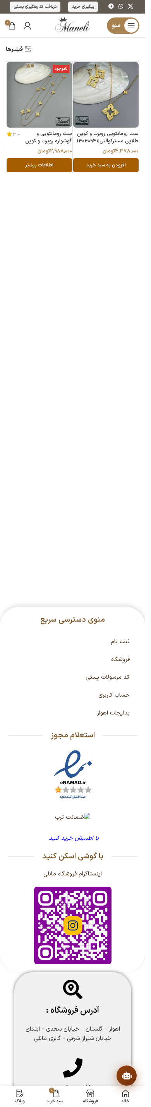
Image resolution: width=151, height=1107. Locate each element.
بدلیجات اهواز (113, 713)
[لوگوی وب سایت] (72, 25)
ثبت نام (120, 641)
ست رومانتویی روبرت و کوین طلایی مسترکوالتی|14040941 (108, 137)
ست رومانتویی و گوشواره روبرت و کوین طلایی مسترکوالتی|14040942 (48, 145)
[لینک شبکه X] (130, 6)
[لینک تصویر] (73, 774)
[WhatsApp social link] (120, 6)
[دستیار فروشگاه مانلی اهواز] (127, 1075)
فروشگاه (120, 659)
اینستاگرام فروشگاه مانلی (72, 874)
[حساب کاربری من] (27, 25)
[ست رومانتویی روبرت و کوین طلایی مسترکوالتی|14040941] (106, 95)
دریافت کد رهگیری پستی (35, 6)
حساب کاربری (114, 695)
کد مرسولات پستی (108, 677)
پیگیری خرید (83, 6)
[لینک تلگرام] (111, 6)
